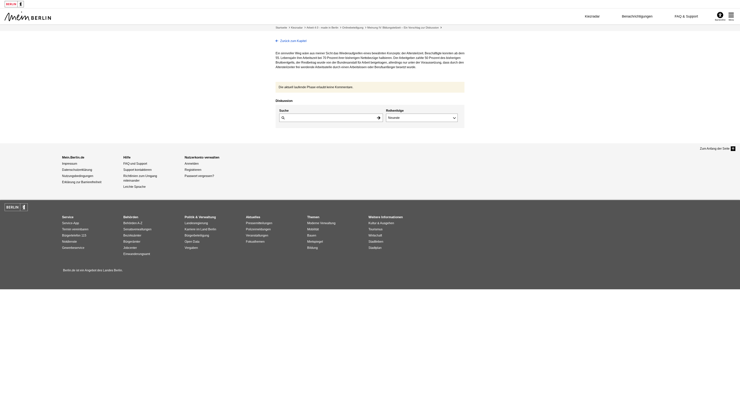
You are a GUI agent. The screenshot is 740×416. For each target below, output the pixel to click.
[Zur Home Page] (28, 16)
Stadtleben (375, 241)
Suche (284, 110)
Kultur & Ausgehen (381, 223)
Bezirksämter (132, 235)
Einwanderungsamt (136, 254)
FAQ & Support (686, 16)
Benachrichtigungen (637, 16)
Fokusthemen (255, 241)
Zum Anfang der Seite (715, 148)
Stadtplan (375, 247)
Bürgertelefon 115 (74, 235)
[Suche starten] (378, 118)
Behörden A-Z (132, 223)
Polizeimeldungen (258, 229)
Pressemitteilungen (259, 223)
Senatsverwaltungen (137, 229)
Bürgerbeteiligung (197, 235)
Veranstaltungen (257, 235)
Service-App (70, 223)
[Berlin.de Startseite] (16, 207)
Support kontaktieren (137, 169)
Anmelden (192, 163)
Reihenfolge (395, 110)
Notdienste (69, 241)
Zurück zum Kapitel (293, 41)
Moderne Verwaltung (321, 223)
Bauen (311, 235)
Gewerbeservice (73, 247)
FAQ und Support (135, 163)
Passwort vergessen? (199, 176)
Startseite (281, 27)
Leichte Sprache (134, 186)
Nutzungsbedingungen (77, 176)
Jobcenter (130, 247)
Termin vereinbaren (75, 229)
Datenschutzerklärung (77, 169)
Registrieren (193, 169)
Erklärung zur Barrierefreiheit (81, 182)
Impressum (69, 163)
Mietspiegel (315, 241)
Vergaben (191, 247)
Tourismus (375, 229)
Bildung (312, 247)
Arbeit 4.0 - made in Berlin (322, 27)
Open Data (192, 241)
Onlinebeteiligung (352, 27)
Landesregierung (196, 223)
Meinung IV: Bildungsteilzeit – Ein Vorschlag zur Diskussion (403, 27)
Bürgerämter (131, 241)
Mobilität (313, 229)
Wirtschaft (375, 235)
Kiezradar (592, 16)
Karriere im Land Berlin (200, 229)
